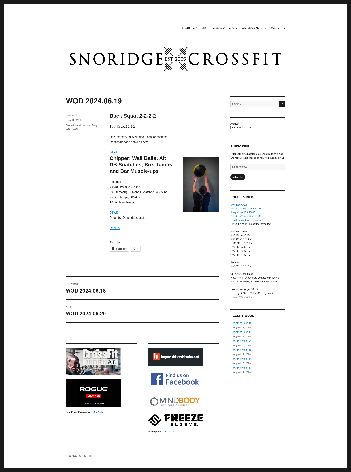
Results (115, 227)
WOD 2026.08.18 (242, 359)
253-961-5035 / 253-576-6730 (245, 216)
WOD (76, 129)
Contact (276, 28)
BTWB (114, 152)
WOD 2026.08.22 (242, 323)
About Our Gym (252, 28)
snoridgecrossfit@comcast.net (246, 220)
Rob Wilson (169, 431)
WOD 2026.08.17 (242, 368)
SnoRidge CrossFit (194, 28)
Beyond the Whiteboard (78, 125)
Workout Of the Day (224, 28)
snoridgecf (71, 115)
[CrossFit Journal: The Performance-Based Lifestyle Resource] (101, 361)
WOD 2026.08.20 (242, 341)
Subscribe (237, 177)
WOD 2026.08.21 (242, 332)
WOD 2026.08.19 (242, 350)
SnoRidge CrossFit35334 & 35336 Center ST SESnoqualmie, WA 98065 (246, 208)
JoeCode (98, 412)
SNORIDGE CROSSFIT (78, 456)
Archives (235, 123)
